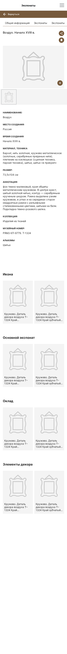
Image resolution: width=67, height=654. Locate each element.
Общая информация (17, 22)
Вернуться (13, 14)
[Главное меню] (62, 5)
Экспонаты (40, 22)
